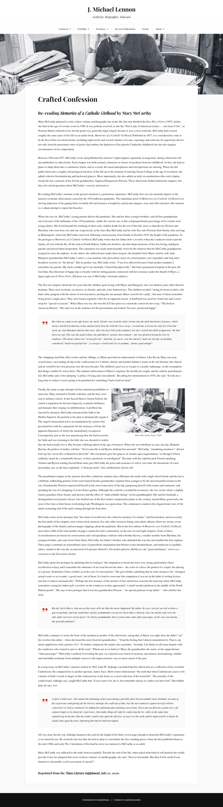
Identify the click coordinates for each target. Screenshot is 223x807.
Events (145, 28)
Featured (63, 28)
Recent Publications (125, 28)
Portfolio (82, 28)
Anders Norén (133, 800)
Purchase (101, 28)
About (158, 28)
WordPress (102, 800)
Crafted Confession (67, 98)
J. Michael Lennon (111, 9)
